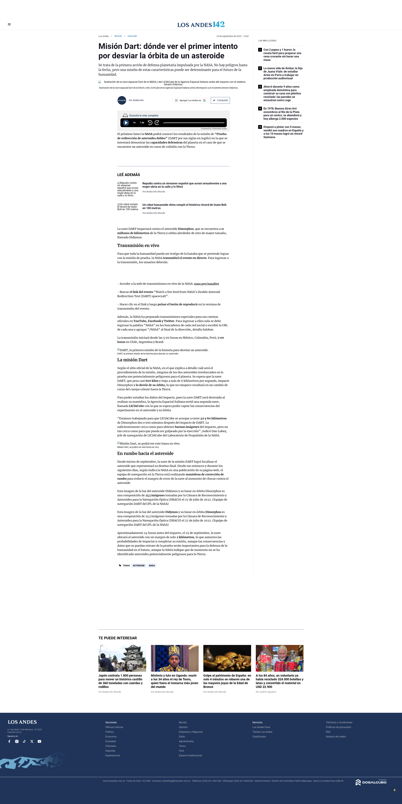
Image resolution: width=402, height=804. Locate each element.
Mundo (118, 36)
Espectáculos (112, 755)
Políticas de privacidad (338, 727)
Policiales (110, 746)
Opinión (183, 727)
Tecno (182, 746)
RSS (328, 731)
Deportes (110, 750)
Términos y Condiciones (339, 722)
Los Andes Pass (261, 727)
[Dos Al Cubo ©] (371, 784)
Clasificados (259, 736)
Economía (111, 736)
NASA (152, 565)
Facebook (9, 741)
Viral (181, 750)
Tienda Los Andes (262, 731)
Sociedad (110, 741)
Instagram (17, 741)
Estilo (182, 736)
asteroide (139, 565)
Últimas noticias (114, 727)
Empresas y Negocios (191, 731)
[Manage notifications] (394, 790)
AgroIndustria (186, 741)
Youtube (39, 741)
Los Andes (103, 36)
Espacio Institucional (190, 755)
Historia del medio (336, 736)
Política (109, 731)
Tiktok (24, 741)
